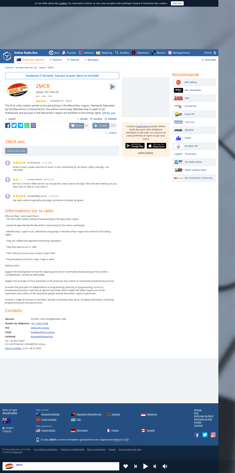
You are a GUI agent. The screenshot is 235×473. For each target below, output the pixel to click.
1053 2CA (190, 121)
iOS (126, 439)
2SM (187, 97)
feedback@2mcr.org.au (43, 332)
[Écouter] (113, 87)
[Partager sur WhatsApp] (26, 125)
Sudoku (124, 52)
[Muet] (166, 466)
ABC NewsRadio (193, 89)
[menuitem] (30, 59)
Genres (74, 59)
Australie (210, 59)
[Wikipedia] (111, 118)
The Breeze (190, 153)
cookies (63, 3)
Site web (83, 118)
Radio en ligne (10, 411)
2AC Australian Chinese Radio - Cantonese (199, 177)
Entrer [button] (208, 52)
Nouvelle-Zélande (50, 414)
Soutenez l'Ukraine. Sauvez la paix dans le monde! (62, 75)
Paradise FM (191, 145)
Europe (197, 422)
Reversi (161, 52)
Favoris (57, 59)
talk (50, 96)
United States (48, 430)
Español (12, 118)
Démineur (143, 52)
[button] (146, 466)
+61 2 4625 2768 (39, 323)
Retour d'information (96, 449)
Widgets (112, 449)
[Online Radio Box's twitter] (205, 434)
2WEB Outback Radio (195, 169)
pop (37, 96)
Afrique (198, 409)
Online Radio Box (25, 53)
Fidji (79, 419)
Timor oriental (48, 419)
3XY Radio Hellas (193, 161)
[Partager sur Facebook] (7, 125)
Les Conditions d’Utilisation (46, 449)
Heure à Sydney (13, 348)
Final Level (17, 452)
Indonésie (152, 414)
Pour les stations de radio (130, 449)
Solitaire (89, 52)
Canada (151, 430)
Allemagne (82, 430)
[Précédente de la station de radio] (136, 466)
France (115, 430)
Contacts (113, 132)
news (44, 96)
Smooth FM (190, 105)
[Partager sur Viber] (33, 125)
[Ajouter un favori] (125, 466)
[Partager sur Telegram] (20, 125)
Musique (93, 59)
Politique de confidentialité (72, 449)
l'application (142, 126)
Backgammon (181, 52)
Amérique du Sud (203, 419)
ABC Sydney (191, 81)
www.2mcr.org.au (40, 327)
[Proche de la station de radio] (156, 466)
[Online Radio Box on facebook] (196, 434)
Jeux (56, 52)
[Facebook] (96, 118)
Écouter (103, 125)
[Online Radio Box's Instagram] (213, 434)
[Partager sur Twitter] (14, 125)
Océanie (198, 425)
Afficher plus (108, 112)
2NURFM (189, 129)
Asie (196, 412)
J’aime (79, 125)
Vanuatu (116, 414)
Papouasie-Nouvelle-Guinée (90, 414)
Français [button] (7, 431)
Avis (68, 100)
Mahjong (106, 52)
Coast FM (189, 113)
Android (117, 439)
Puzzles (71, 52)
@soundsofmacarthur (42, 336)
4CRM (188, 137)
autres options (145, 152)
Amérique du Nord (203, 415)
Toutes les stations (33, 59)
